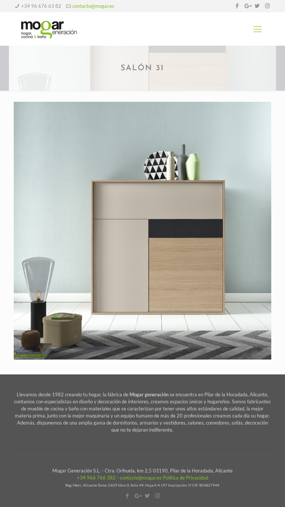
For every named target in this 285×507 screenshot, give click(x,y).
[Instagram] (267, 5)
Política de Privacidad (185, 478)
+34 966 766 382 (96, 478)
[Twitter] (257, 5)
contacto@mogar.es (93, 6)
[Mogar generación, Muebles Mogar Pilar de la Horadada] (49, 29)
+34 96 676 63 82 (41, 6)
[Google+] (247, 5)
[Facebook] (237, 5)
